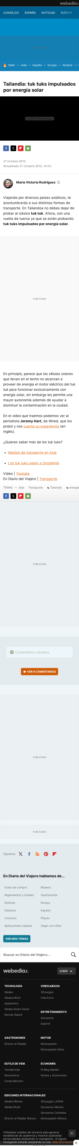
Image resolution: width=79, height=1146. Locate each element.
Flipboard (20, 148)
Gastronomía (49, 895)
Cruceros (10, 918)
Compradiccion (13, 1081)
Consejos (11, 12)
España (30, 12)
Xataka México (13, 1101)
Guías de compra (15, 887)
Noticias (48, 12)
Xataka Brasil (12, 1107)
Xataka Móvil (12, 997)
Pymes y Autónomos (54, 1075)
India (24, 65)
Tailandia (56, 487)
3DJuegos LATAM (52, 1101)
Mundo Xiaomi (13, 1014)
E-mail (28, 148)
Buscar (73, 954)
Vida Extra (47, 997)
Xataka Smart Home (16, 1009)
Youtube (23, 474)
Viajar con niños (51, 925)
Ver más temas (16, 938)
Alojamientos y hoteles (19, 895)
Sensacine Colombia (53, 1112)
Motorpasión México (54, 1118)
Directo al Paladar (15, 1043)
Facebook (6, 148)
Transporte (48, 479)
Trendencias (12, 1069)
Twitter (13, 148)
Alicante (67, 65)
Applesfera (11, 1003)
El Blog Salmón (50, 1069)
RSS (37, 853)
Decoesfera (11, 1075)
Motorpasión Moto (52, 1049)
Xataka (8, 992)
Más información (62, 1142)
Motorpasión (49, 1043)
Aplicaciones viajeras (18, 925)
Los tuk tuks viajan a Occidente (33, 463)
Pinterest (46, 853)
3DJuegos (47, 992)
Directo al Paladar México (20, 1118)
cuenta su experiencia (41, 426)
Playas (45, 918)
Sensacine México (52, 1107)
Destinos (10, 910)
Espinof (45, 1023)
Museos (46, 887)
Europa (66, 12)
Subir (64, 971)
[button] (38, 182)
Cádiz (11, 65)
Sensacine (47, 1018)
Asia (21, 487)
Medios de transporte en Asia (32, 453)
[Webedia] (69, 3)
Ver (41, 671)
